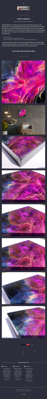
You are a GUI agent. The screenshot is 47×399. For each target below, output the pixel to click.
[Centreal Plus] (23, 8)
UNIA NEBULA (7, 368)
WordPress (30, 391)
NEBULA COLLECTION (18, 21)
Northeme (22, 391)
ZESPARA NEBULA (18, 368)
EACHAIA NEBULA (29, 368)
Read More (29, 380)
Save (28, 344)
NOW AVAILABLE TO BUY (28, 21)
